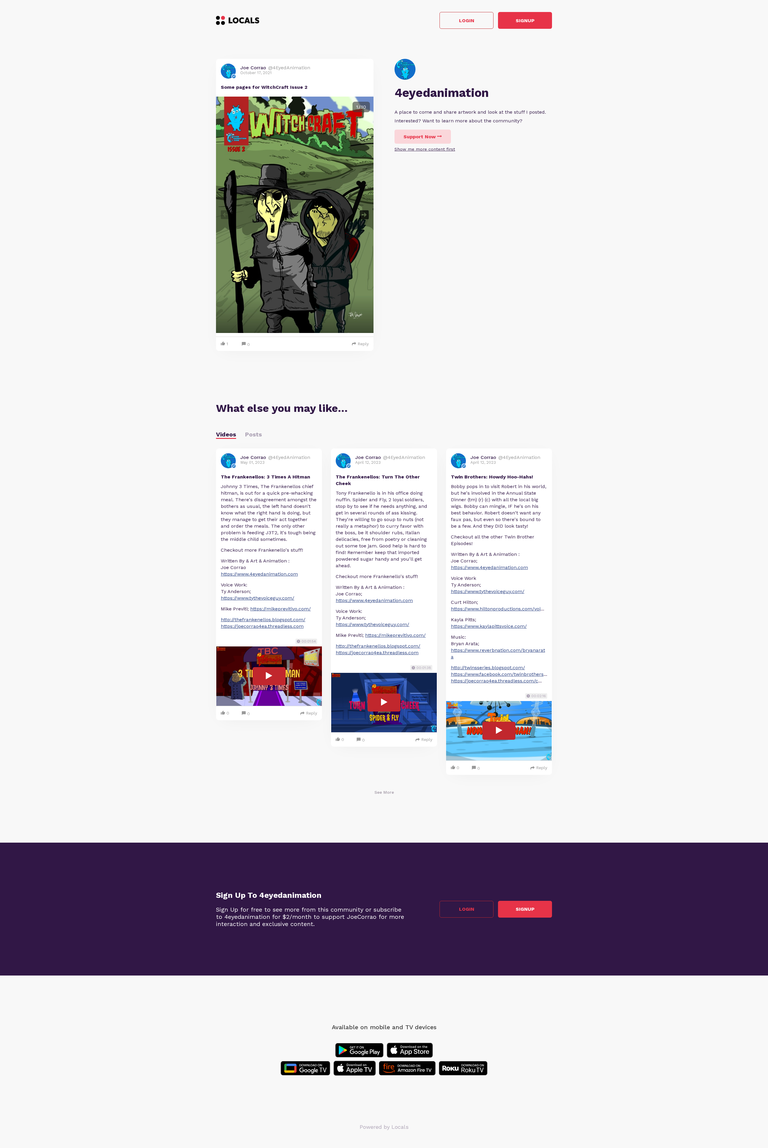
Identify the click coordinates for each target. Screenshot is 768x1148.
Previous (225, 215)
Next (364, 215)
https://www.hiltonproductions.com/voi (496, 609)
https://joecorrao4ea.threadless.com (262, 626)
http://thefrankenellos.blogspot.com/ (263, 619)
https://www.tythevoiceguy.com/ (257, 598)
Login (466, 20)
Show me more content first (424, 149)
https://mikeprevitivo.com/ (280, 609)
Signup (525, 20)
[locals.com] (237, 20)
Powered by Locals (384, 1127)
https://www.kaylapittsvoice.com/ (489, 626)
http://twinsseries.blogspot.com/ (488, 667)
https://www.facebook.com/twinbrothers (497, 674)
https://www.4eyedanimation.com (259, 574)
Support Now (420, 136)
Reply (363, 343)
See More (384, 792)
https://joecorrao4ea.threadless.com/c (494, 681)
